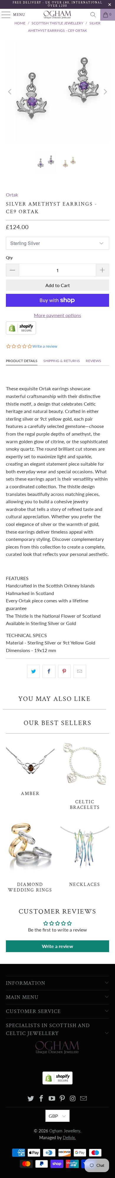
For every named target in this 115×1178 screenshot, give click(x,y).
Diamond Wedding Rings (30, 856)
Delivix (69, 1137)
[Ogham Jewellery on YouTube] (51, 1098)
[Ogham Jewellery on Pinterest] (62, 1098)
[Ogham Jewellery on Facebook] (41, 1098)
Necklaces (84, 853)
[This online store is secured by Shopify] (21, 332)
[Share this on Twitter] (33, 671)
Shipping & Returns (61, 361)
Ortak (12, 194)
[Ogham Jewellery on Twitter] (31, 1098)
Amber (30, 767)
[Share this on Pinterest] (64, 671)
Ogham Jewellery (64, 1130)
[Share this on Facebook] (48, 671)
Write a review (57, 946)
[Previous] (10, 92)
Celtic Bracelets (84, 773)
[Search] (93, 15)
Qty (9, 257)
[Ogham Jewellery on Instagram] (73, 1098)
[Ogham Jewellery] (57, 15)
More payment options (57, 315)
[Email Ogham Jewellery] (83, 1098)
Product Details (21, 361)
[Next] (104, 92)
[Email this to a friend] (79, 671)
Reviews (93, 361)
